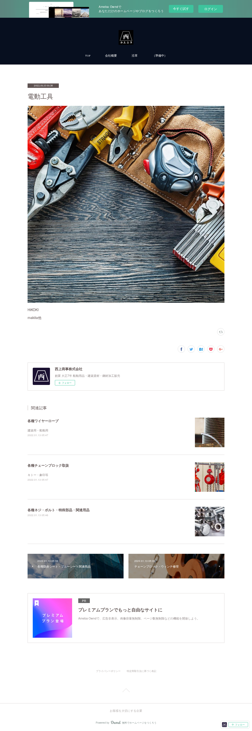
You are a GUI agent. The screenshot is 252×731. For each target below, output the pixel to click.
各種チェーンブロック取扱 (48, 465)
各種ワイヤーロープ (43, 420)
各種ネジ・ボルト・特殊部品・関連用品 (59, 509)
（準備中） (159, 55)
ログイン (210, 8)
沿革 (135, 55)
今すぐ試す (181, 8)
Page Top (126, 691)
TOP (87, 55)
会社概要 (111, 55)
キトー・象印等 (38, 475)
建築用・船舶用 (38, 430)
